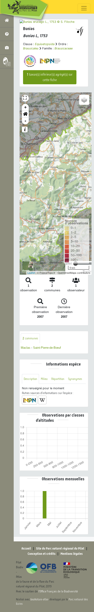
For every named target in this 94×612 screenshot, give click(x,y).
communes (30, 338)
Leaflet (31, 272)
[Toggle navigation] (84, 8)
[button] (25, 114)
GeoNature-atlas (39, 599)
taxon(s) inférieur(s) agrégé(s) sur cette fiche (50, 77)
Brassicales (31, 48)
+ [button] (25, 107)
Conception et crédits (41, 554)
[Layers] (84, 100)
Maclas (25, 347)
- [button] (25, 120)
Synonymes (75, 379)
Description (30, 379)
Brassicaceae (64, 48)
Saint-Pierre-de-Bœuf (47, 347)
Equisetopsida (45, 44)
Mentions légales (71, 554)
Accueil (26, 548)
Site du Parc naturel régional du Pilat (60, 548)
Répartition (57, 379)
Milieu (44, 379)
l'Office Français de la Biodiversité (58, 591)
